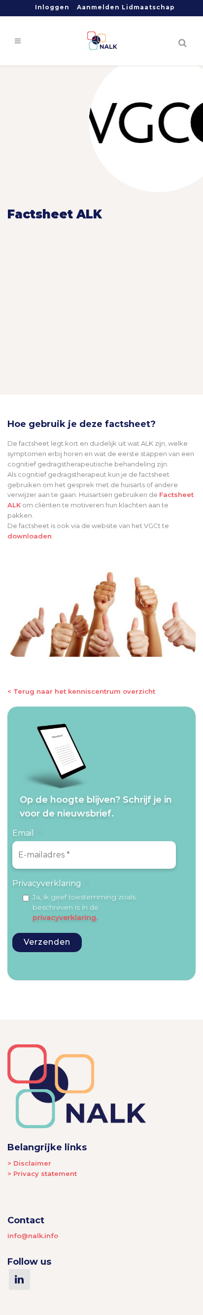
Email (26, 833)
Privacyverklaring (50, 883)
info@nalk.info (32, 1236)
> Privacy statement (42, 1173)
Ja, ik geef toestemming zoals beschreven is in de (84, 907)
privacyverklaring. (65, 917)
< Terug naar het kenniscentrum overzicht (81, 691)
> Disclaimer (29, 1163)
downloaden (29, 536)
